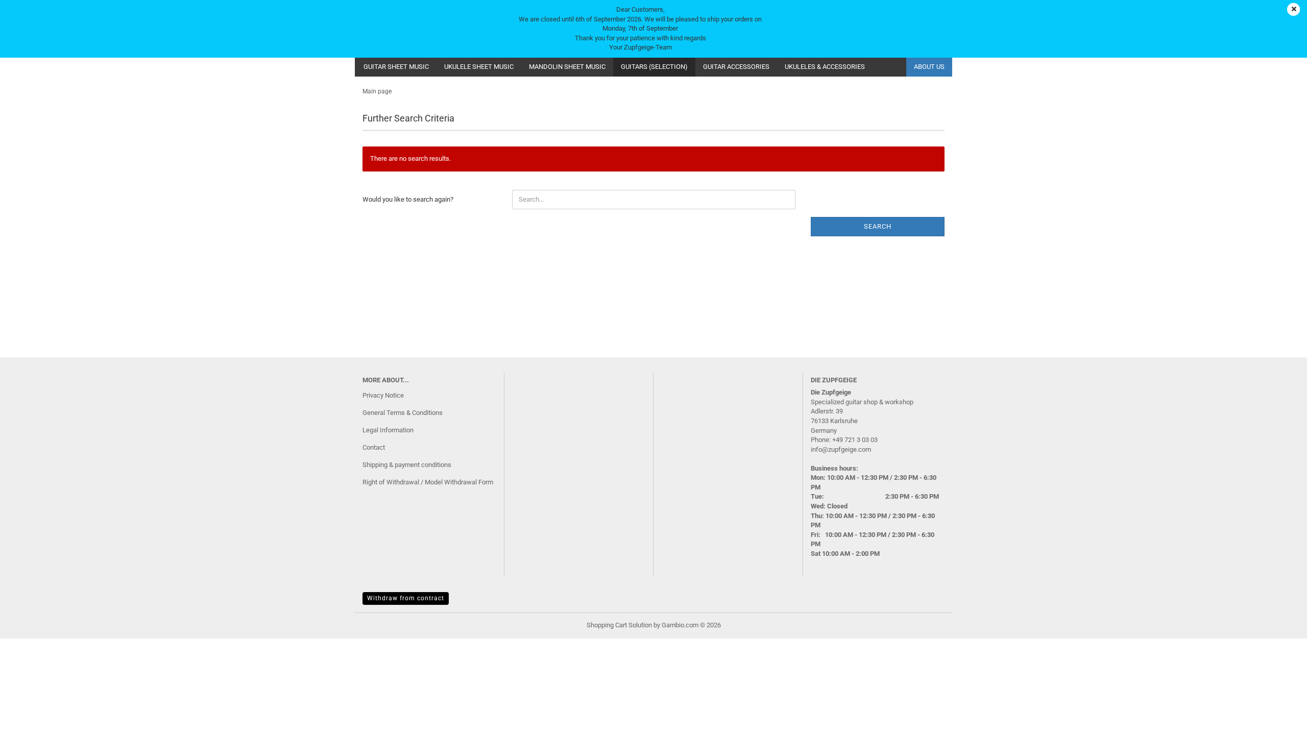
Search (877, 226)
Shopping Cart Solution (619, 625)
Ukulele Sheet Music (479, 66)
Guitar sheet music (396, 66)
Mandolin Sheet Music (567, 66)
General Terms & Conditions (402, 412)
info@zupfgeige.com (841, 449)
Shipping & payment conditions (406, 465)
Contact (373, 447)
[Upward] (1279, 719)
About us (929, 66)
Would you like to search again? (407, 199)
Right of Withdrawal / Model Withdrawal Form (427, 482)
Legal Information (388, 430)
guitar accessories (736, 66)
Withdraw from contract (405, 598)
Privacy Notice (383, 395)
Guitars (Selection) (654, 66)
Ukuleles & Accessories (825, 66)
